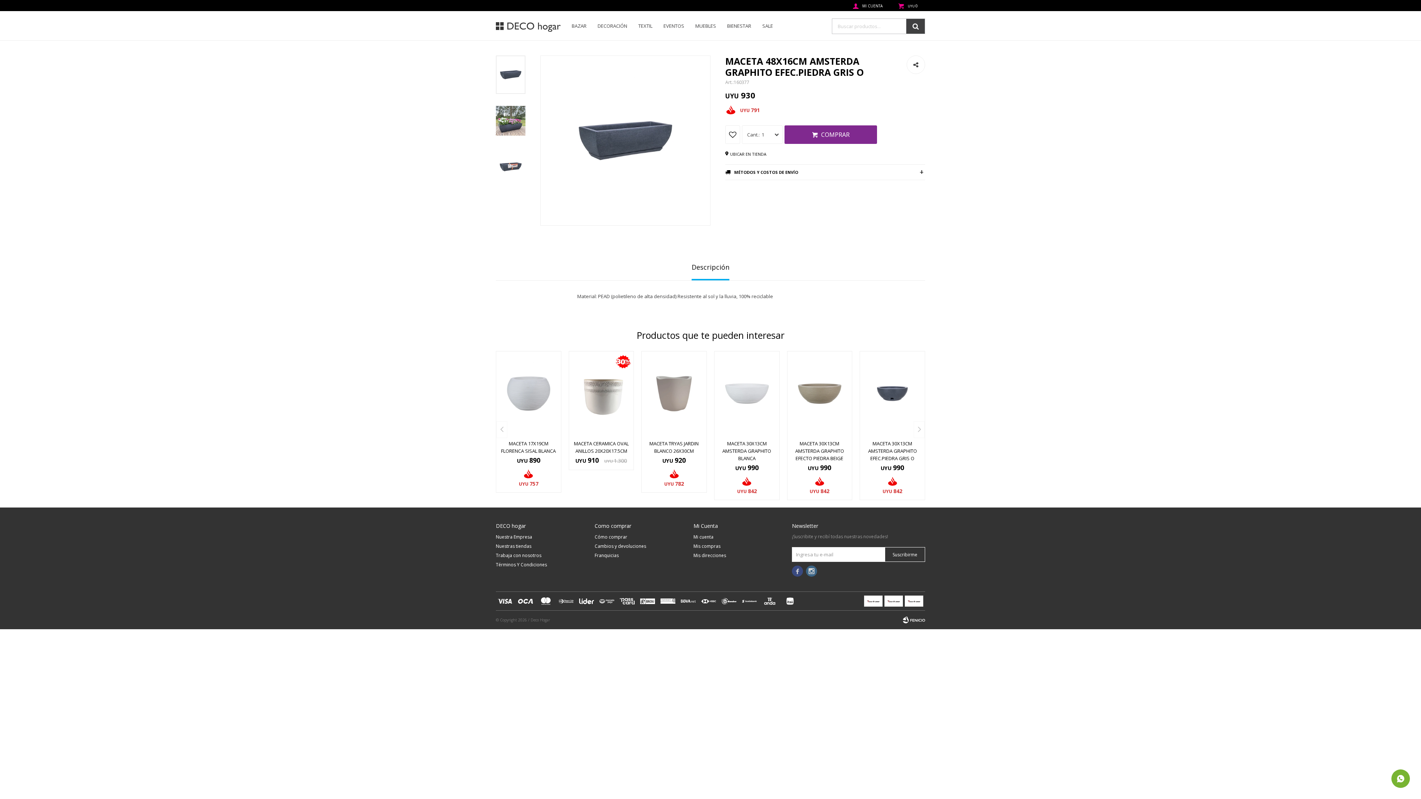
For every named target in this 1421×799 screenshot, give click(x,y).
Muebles (705, 26)
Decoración (612, 26)
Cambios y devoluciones (620, 546)
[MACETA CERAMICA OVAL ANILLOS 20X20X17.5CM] (601, 393)
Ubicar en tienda (748, 154)
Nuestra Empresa (514, 537)
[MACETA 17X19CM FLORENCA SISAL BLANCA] (528, 393)
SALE (767, 26)
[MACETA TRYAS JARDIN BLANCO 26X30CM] (674, 393)
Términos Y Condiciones (521, 565)
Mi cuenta (703, 537)
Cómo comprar (611, 537)
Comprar (835, 135)
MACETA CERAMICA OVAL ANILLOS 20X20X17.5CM (601, 447)
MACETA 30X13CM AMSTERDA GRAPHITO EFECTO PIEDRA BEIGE (819, 451)
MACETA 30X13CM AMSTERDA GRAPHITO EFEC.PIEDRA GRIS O (892, 451)
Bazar (579, 26)
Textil (645, 26)
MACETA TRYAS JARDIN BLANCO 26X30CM (674, 447)
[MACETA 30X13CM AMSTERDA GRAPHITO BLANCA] (747, 393)
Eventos (674, 26)
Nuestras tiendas (513, 546)
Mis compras (706, 546)
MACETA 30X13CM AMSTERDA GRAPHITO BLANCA (746, 451)
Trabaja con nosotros (518, 555)
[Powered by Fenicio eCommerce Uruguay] (914, 620)
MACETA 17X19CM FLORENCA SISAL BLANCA (528, 447)
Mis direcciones (709, 555)
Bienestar (739, 26)
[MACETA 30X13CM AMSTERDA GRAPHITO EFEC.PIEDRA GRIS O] (892, 393)
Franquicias (607, 555)
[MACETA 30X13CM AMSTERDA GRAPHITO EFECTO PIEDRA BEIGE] (820, 393)
